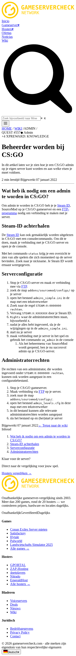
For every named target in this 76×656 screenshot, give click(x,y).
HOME (7, 128)
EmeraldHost (19, 580)
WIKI (18, 128)
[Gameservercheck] (38, 491)
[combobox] (21, 118)
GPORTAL (18, 565)
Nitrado (15, 576)
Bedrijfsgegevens (21, 628)
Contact (15, 636)
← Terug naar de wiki (53, 425)
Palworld (16, 541)
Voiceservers (18, 600)
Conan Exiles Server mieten (28, 529)
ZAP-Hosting (19, 569)
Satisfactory (18, 533)
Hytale (14, 537)
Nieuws (15, 608)
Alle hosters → (20, 584)
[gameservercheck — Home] (38, 17)
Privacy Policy (20, 632)
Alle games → (19, 548)
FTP (24, 286)
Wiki (13, 612)
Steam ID (63, 205)
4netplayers (17, 572)
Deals (14, 604)
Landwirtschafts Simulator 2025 (31, 544)
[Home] (5, 124)
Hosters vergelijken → (17, 473)
